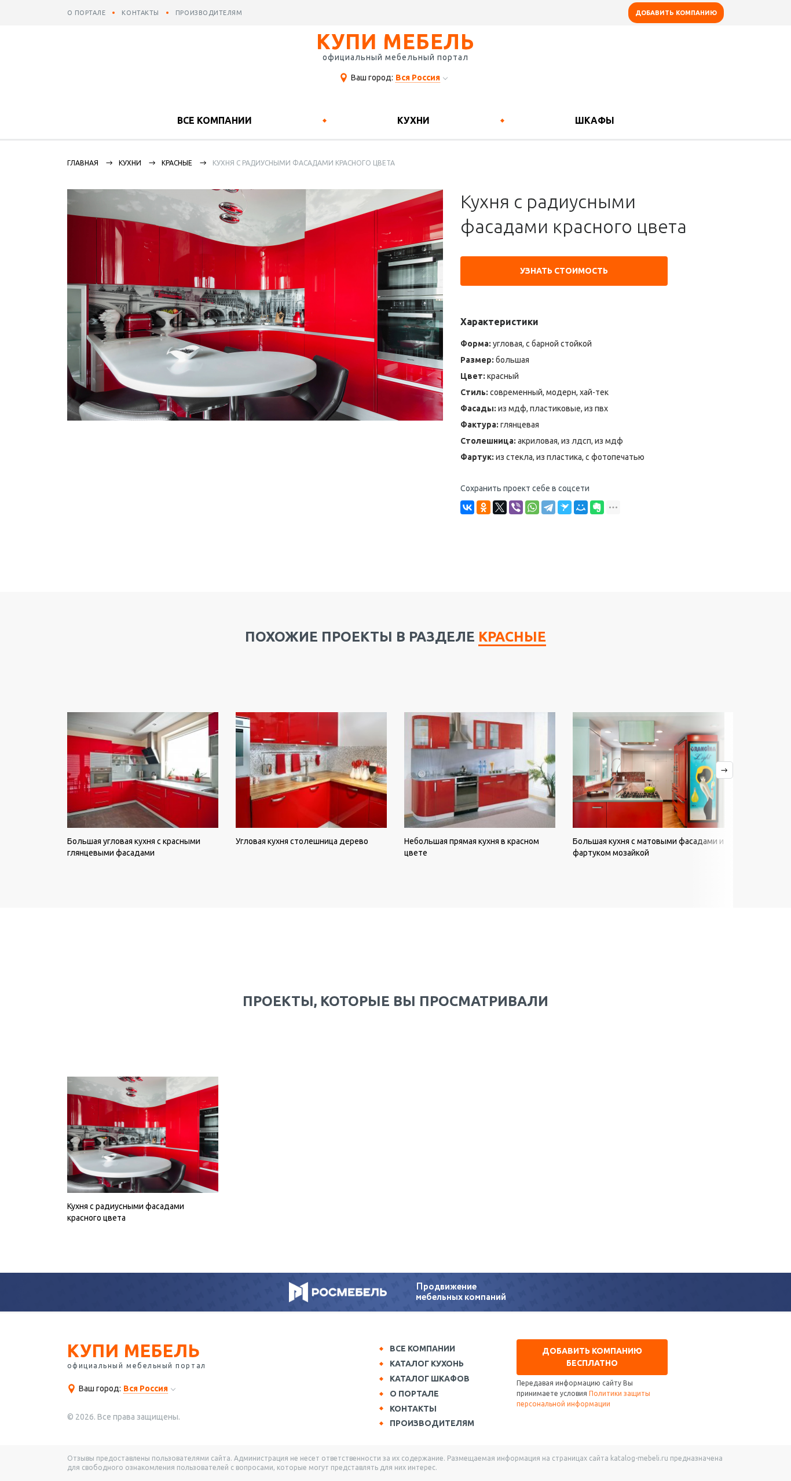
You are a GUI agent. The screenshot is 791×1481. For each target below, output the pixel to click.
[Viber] (516, 507)
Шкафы (594, 120)
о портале (86, 12)
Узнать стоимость (564, 270)
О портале (414, 1393)
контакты (140, 12)
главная (82, 163)
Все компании (214, 120)
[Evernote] (597, 507)
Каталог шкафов (430, 1378)
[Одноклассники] (483, 507)
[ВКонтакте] (467, 507)
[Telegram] (548, 507)
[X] (500, 507)
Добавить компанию (676, 12)
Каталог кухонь (427, 1363)
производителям (209, 12)
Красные (177, 163)
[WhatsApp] (532, 507)
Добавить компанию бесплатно (592, 1357)
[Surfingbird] (565, 507)
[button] (711, 810)
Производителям (432, 1423)
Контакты (413, 1408)
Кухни (413, 120)
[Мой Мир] (581, 507)
